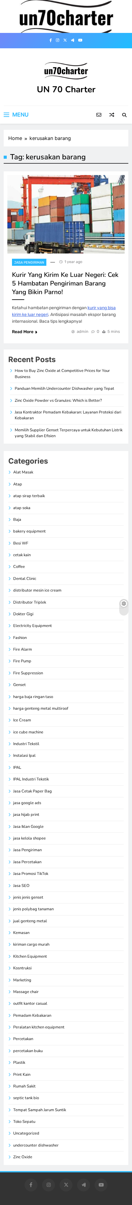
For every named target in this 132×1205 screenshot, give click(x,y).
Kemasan (21, 933)
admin (82, 331)
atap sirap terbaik (29, 496)
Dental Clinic (24, 578)
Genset (19, 685)
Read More (22, 331)
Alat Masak (23, 472)
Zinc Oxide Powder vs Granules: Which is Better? (58, 400)
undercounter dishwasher (36, 1145)
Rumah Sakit (24, 1086)
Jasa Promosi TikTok (30, 873)
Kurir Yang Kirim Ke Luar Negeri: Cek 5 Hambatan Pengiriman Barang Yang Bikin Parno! (65, 283)
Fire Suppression (28, 673)
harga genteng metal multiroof (40, 708)
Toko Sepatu (24, 1121)
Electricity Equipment (32, 625)
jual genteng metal (30, 921)
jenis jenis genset (28, 897)
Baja (17, 519)
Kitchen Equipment (30, 956)
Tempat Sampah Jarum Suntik (39, 1110)
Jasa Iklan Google (28, 826)
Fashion (20, 637)
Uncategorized (26, 1133)
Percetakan (23, 1039)
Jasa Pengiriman (29, 263)
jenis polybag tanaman (33, 909)
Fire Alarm (22, 649)
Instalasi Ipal (24, 755)
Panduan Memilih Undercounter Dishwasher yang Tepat (64, 388)
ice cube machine (28, 732)
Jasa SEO (21, 885)
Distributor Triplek (29, 602)
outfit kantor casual (30, 1003)
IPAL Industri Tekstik (31, 779)
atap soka (21, 508)
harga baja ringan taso (33, 697)
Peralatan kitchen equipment (38, 1027)
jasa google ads (27, 803)
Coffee (19, 566)
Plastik (19, 1062)
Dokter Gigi (23, 614)
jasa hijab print (26, 814)
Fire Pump (22, 661)
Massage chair (26, 992)
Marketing (22, 980)
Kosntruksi (22, 968)
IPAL (17, 767)
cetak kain (22, 555)
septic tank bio (26, 1098)
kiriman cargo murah (31, 944)
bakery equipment (29, 531)
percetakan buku (28, 1051)
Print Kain (21, 1074)
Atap (17, 484)
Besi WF (20, 543)
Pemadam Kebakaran (32, 1015)
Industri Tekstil (26, 744)
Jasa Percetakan (27, 862)
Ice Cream (22, 720)
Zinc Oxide (22, 1157)
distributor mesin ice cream (37, 590)
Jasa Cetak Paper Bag (32, 791)
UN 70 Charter (66, 89)
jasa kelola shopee (29, 838)
